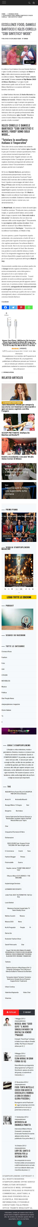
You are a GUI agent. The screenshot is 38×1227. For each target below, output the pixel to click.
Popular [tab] (12, 1012)
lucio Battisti (9, 902)
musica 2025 (9, 922)
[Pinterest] (21, 306)
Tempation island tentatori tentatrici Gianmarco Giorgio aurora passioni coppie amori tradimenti (18, 979)
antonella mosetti (21, 799)
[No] (35, 1218)
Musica (4, 687)
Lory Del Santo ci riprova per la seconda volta (22, 1153)
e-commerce (9, 851)
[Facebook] (5, 306)
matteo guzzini (10, 916)
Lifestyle (4, 675)
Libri (3, 669)
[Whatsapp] (29, 306)
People (22, 927)
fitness (22, 857)
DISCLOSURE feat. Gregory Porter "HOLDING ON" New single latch (18, 844)
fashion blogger (10, 857)
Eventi (21, 851)
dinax (26, 38)
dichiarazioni (9, 837)
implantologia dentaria (12, 883)
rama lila (8, 933)
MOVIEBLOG (6, 681)
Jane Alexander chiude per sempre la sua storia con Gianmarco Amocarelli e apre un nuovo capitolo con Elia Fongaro (19, 407)
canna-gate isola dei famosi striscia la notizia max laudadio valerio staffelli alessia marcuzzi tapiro (18, 818)
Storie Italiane (6, 710)
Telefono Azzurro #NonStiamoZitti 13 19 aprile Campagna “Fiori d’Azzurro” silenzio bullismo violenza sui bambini (18, 969)
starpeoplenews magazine (11, 704)
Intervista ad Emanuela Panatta (23, 1123)
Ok (19, 1223)
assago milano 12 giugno (13, 805)
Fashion (4, 657)
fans (29, 851)
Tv (2, 716)
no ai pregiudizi (10, 927)
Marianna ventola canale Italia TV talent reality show (18, 909)
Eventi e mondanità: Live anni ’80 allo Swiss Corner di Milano (18, 458)
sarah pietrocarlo (11, 944)
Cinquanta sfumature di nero (15, 832)
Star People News (8, 698)
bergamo (8, 811)
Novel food (8, 208)
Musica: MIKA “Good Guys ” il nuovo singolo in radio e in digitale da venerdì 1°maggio (24, 1029)
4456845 (23, 348)
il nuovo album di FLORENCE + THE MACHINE (18, 877)
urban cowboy (10, 987)
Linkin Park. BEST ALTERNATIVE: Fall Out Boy (18, 896)
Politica (4, 693)
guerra (20, 862)
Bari (27, 805)
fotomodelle (9, 862)
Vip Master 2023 (30, 79)
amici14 (8, 799)
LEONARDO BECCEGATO (13, 889)
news (20, 922)
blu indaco (19, 811)
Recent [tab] (28, 1012)
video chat (26, 992)
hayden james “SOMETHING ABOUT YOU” (18, 869)
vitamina (8, 998)
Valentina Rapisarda (11, 992)
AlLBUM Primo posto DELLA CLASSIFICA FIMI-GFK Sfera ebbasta (18, 793)
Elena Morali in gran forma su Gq (24, 1060)
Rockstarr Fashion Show (13, 939)
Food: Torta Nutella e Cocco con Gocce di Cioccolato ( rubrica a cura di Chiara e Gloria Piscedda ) (24, 1093)
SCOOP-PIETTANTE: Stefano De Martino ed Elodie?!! (16, 434)
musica (22, 916)
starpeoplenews (20, 1021)
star (22, 944)
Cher (6, 826)
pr (30, 927)
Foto (3, 663)
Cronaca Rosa (8, 372)
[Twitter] (13, 306)
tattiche (8, 962)
